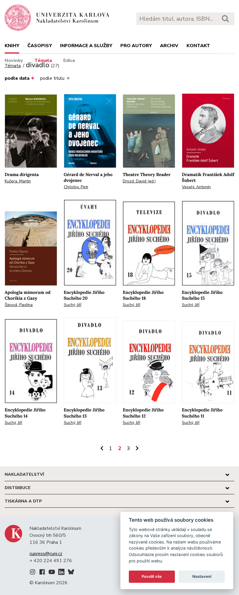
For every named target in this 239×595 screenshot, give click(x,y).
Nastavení (201, 576)
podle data (17, 78)
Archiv (169, 45)
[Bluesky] (71, 573)
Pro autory (136, 45)
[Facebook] (42, 573)
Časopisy (39, 45)
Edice (69, 60)
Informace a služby (86, 45)
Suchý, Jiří (72, 305)
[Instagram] (32, 573)
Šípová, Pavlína (19, 305)
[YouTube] (52, 573)
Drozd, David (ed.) (139, 181)
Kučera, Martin (18, 181)
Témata (43, 60)
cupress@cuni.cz (45, 553)
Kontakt (198, 45)
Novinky (14, 60)
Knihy (12, 45)
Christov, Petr (76, 187)
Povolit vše (152, 576)
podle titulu (52, 78)
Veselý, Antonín (196, 187)
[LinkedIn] (61, 573)
